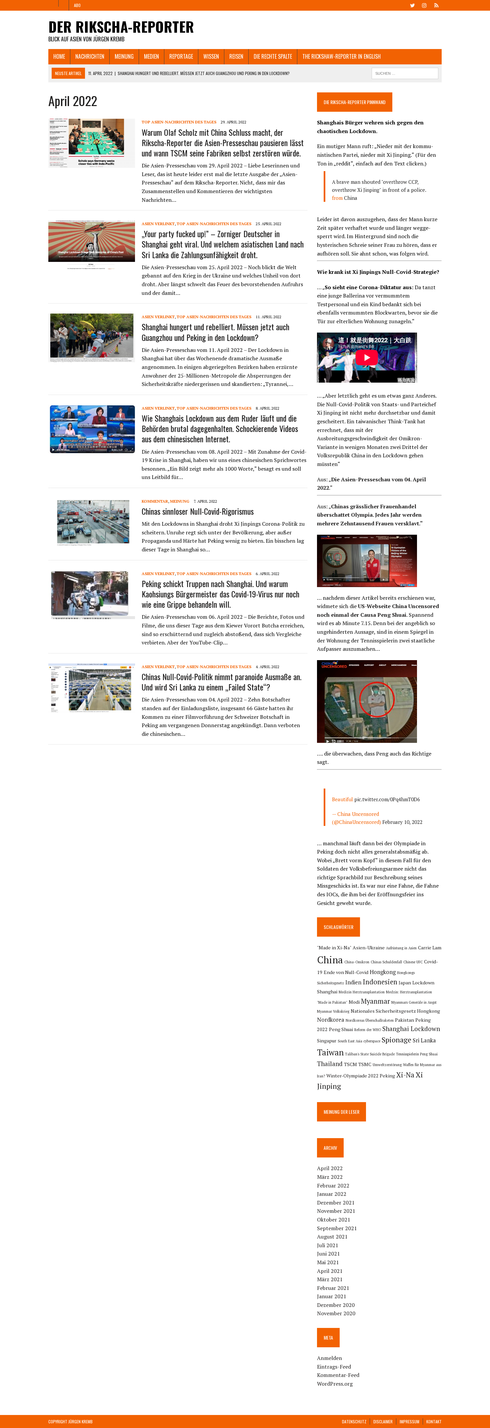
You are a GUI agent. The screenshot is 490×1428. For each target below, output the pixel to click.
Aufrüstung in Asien (401, 948)
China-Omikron (356, 962)
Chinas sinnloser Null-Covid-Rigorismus (198, 511)
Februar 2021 (333, 1288)
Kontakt (434, 1421)
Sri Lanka (424, 1040)
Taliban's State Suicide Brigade (370, 1054)
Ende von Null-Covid (346, 972)
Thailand (330, 1064)
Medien (151, 56)
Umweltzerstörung (387, 1064)
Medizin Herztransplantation (362, 992)
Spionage (396, 1039)
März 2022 (330, 1176)
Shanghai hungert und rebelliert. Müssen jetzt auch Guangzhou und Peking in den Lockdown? (215, 332)
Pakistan (404, 1020)
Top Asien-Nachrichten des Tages (179, 121)
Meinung (124, 56)
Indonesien (380, 981)
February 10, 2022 (402, 822)
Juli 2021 (327, 1245)
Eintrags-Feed (334, 1366)
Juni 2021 (328, 1253)
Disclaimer (383, 1421)
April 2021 (330, 1271)
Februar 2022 (333, 1185)
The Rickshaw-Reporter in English (341, 56)
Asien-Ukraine (369, 947)
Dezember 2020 (336, 1305)
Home (59, 56)
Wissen (211, 56)
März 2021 (330, 1279)
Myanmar (375, 1001)
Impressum (409, 1421)
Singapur (326, 1040)
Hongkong (383, 972)
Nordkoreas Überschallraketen (370, 1020)
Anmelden (329, 1358)
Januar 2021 (331, 1296)
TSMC (364, 1064)
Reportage (181, 56)
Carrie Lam (429, 947)
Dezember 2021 (336, 1202)
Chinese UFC (413, 962)
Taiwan (330, 1052)
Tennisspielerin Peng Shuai (417, 1054)
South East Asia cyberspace (359, 1041)
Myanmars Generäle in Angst (414, 1002)
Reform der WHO (367, 1029)
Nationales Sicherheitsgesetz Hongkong (395, 1011)
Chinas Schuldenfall (386, 962)
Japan (405, 982)
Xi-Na (405, 1074)
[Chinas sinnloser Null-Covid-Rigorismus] (91, 542)
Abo (77, 5)
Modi (354, 1002)
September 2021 (337, 1228)
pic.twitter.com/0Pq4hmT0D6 (387, 799)
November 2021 (336, 1211)
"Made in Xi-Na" (334, 947)
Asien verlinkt (158, 223)
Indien (353, 982)
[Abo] (436, 5)
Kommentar (155, 501)
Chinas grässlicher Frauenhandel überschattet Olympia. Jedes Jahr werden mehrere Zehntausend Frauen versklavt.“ (370, 515)
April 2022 (330, 1168)
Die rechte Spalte (273, 56)
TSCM (350, 1064)
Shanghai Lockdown (411, 1029)
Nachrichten (89, 56)
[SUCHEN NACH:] (405, 72)
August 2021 (332, 1236)
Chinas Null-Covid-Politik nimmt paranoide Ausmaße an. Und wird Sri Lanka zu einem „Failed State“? (221, 681)
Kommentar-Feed (338, 1375)
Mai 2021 (328, 1262)
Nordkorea (330, 1019)
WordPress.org (335, 1383)
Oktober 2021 (333, 1219)
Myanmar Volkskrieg (333, 1011)
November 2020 (336, 1313)
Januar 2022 (331, 1194)
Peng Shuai (341, 1029)
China (350, 197)
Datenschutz (354, 1421)
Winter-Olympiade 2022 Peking (360, 1075)
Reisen (236, 56)
